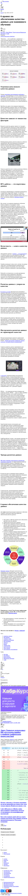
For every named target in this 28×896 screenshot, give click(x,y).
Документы (6, 874)
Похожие (12, 832)
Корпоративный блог (9, 882)
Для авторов (7, 872)
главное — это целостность (19, 253)
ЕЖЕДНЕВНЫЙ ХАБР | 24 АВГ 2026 (10, 722)
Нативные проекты (8, 885)
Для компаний (7, 873)
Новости (6, 860)
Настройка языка (5, 893)
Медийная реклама (8, 883)
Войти (5, 852)
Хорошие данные (5, 571)
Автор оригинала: (7, 36)
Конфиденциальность (9, 877)
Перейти (3, 719)
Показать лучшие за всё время (8, 834)
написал (12, 739)
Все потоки (6, 1)
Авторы (6, 864)
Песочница (6, 865)
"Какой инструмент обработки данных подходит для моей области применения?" (13, 341)
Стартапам (6, 887)
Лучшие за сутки (5, 832)
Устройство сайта (8, 870)
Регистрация (7, 853)
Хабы (5, 861)
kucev (2, 12)
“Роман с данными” (19, 630)
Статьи (5, 859)
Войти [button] (2, 9)
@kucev (3, 677)
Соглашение (7, 876)
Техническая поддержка (15, 893)
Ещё (5, 825)
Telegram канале (12, 613)
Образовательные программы (11, 886)
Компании (6, 863)
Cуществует (4, 375)
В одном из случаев (6, 291)
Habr (8, 894)
